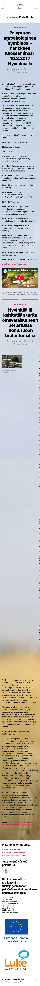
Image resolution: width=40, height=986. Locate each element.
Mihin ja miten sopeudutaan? (14, 853)
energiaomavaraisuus (12, 292)
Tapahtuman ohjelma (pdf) (14, 264)
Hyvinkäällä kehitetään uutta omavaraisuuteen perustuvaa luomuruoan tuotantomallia (20, 322)
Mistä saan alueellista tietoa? (14, 856)
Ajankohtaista (20, 27)
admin (20, 69)
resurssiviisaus (10, 834)
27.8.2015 (30, 341)
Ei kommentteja (21, 72)
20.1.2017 (30, 69)
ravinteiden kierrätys (30, 294)
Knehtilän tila (24, 292)
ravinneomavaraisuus (12, 832)
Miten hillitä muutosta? (11, 850)
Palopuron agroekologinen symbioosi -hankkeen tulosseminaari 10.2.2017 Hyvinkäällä (20, 48)
